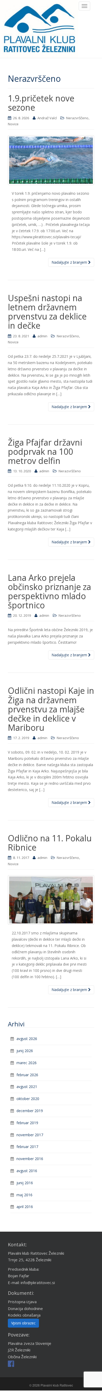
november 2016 (29, 1158)
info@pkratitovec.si (38, 1282)
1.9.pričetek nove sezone (41, 103)
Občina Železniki (22, 1356)
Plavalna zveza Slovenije (29, 1343)
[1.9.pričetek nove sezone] (51, 160)
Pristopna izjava (22, 1301)
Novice (13, 124)
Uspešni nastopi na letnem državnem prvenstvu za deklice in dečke (47, 311)
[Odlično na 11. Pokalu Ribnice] (51, 900)
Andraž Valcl (47, 118)
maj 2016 (24, 1194)
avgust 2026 (26, 1038)
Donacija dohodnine (25, 1308)
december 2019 (29, 1110)
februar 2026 (27, 1074)
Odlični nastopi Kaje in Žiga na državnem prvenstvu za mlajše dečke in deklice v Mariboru (51, 709)
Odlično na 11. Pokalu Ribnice (50, 842)
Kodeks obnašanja (24, 1315)
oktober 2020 (27, 1098)
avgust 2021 (26, 1086)
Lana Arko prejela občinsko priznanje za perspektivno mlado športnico (49, 591)
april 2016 (24, 1206)
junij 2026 (24, 1050)
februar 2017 (27, 1146)
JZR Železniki (19, 1349)
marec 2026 (26, 1062)
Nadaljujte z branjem (70, 262)
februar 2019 (27, 1122)
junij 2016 (24, 1182)
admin (42, 336)
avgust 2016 (26, 1170)
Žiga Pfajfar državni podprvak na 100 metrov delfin (45, 451)
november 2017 (29, 1134)
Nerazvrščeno (77, 118)
